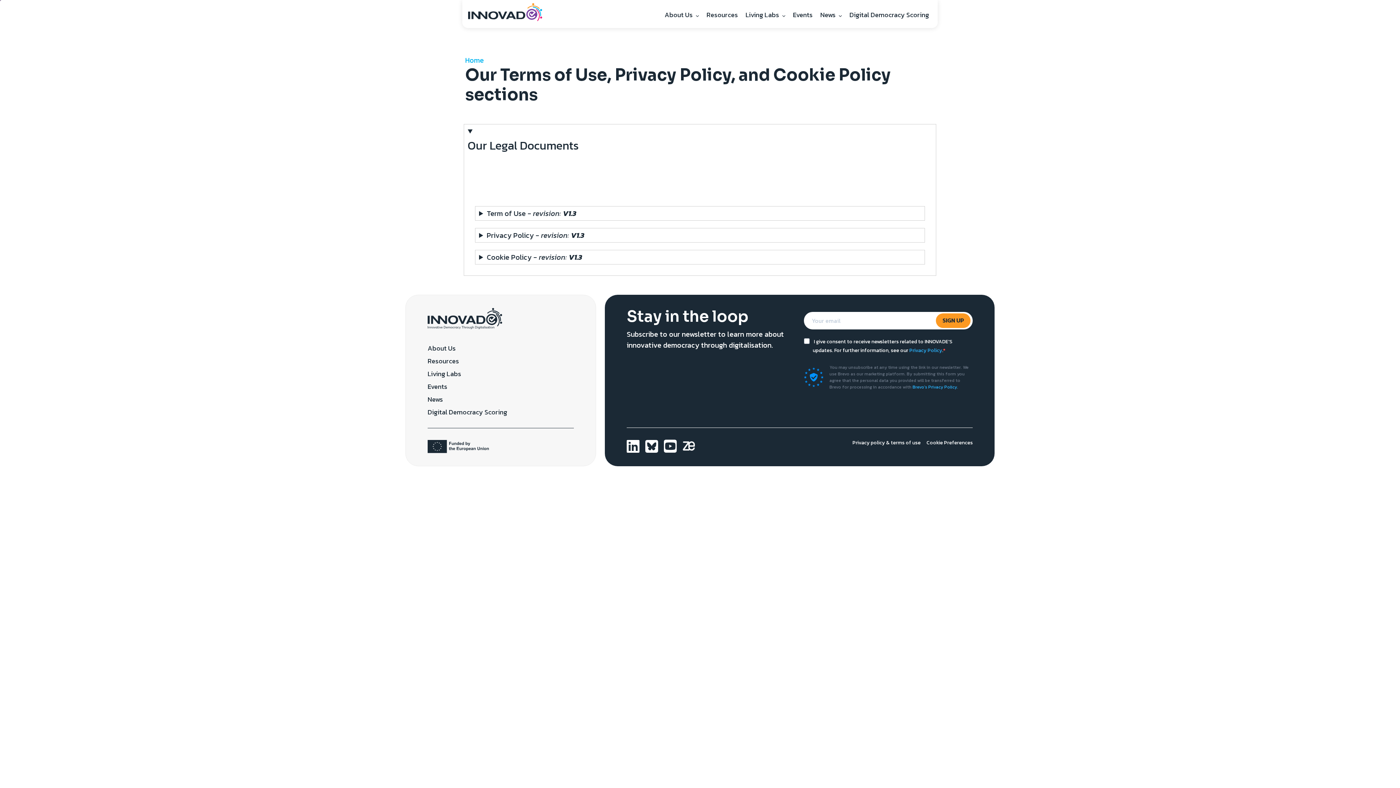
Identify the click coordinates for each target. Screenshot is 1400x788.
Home (474, 60)
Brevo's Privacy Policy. (935, 387)
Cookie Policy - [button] (534, 257)
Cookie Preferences (949, 443)
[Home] (508, 11)
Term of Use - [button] (531, 213)
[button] (700, 159)
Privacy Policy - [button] (535, 235)
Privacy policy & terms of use (886, 443)
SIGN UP (953, 320)
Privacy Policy (925, 350)
